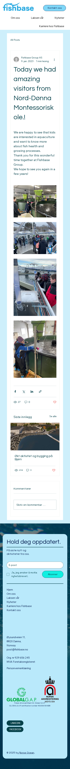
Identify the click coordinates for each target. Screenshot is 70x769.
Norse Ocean (26, 752)
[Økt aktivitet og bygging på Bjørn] (35, 436)
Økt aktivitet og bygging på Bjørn (33, 457)
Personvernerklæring (19, 668)
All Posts (15, 39)
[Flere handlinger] (54, 59)
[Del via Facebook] (15, 391)
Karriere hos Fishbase (19, 606)
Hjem (10, 589)
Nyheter (11, 602)
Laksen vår (13, 597)
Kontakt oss (14, 610)
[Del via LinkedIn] (31, 391)
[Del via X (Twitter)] (23, 391)
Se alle (53, 416)
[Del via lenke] (40, 391)
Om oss (11, 593)
